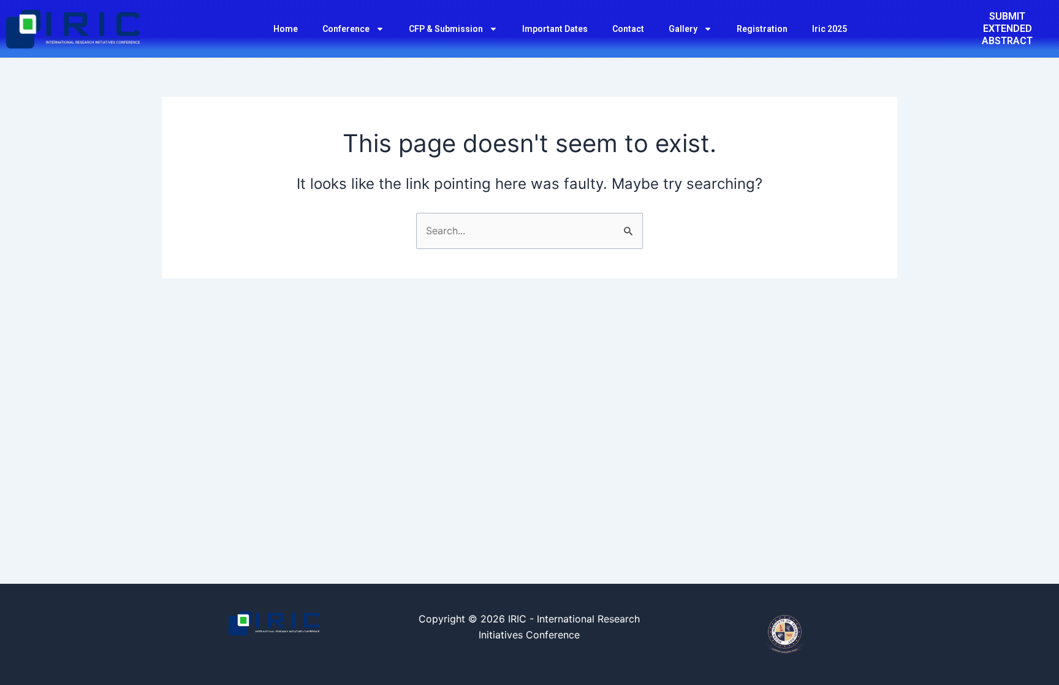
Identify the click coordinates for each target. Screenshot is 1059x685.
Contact (628, 29)
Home (285, 29)
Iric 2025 (829, 29)
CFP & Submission (446, 29)
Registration (762, 29)
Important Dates (555, 29)
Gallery (683, 29)
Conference (346, 29)
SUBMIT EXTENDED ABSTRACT (1007, 28)
